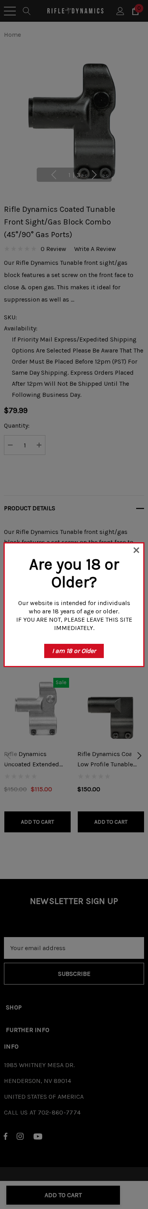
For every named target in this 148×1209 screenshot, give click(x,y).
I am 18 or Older (74, 650)
